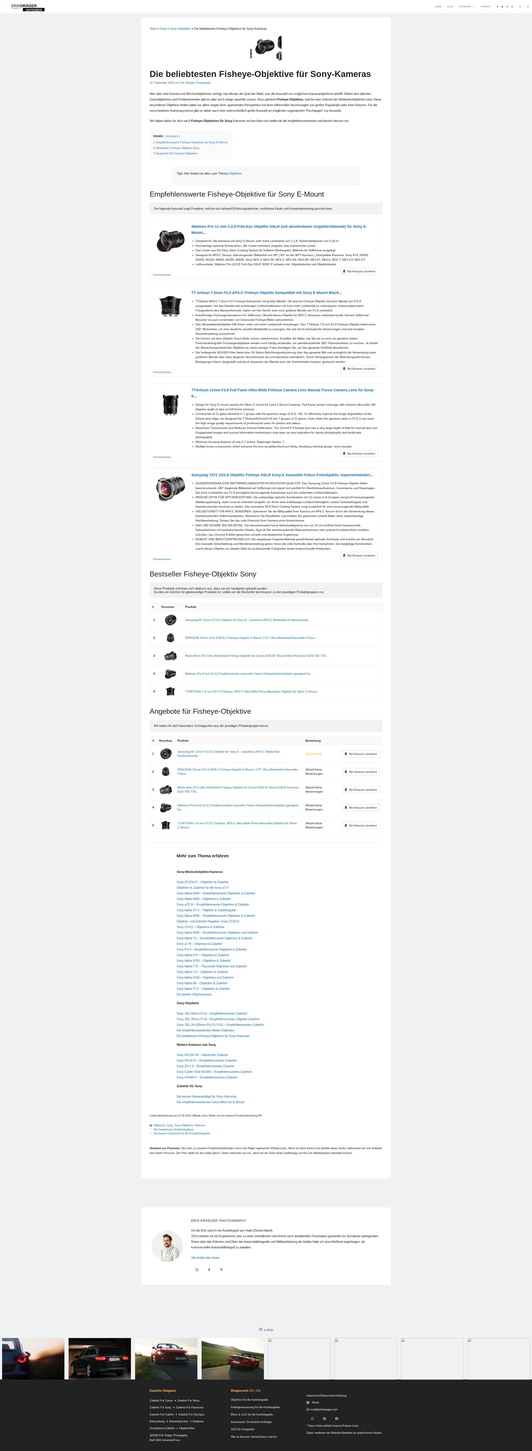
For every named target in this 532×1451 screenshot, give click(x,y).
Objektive (235, 173)
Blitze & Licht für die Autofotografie (252, 1414)
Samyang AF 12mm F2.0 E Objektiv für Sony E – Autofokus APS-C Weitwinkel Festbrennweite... (248, 620)
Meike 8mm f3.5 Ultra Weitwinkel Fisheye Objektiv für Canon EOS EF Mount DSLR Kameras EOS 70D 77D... (256, 655)
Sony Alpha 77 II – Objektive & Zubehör (203, 988)
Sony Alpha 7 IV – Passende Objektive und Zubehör (212, 966)
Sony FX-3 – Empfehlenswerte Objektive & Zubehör (212, 949)
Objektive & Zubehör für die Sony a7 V (203, 887)
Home (438, 6)
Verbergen (172, 136)
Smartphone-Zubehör (162, 1428)
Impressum (313, 1395)
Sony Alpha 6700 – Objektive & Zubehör (204, 960)
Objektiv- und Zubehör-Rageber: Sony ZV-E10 (208, 921)
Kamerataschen (178, 1421)
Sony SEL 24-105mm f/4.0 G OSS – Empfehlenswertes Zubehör (220, 1024)
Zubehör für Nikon (188, 1400)
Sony (162, 28)
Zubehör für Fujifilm (162, 1414)
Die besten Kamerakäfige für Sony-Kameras (207, 1096)
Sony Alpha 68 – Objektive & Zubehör (202, 983)
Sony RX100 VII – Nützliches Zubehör (202, 1055)
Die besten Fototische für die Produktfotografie (182, 1133)
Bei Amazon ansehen (361, 271)
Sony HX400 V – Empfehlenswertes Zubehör (207, 1077)
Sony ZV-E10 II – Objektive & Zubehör (202, 882)
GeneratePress (171, 1440)
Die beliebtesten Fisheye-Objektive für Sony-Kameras (213, 1036)
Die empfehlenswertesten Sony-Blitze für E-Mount (210, 1102)
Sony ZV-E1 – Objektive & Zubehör (200, 927)
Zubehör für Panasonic (190, 1407)
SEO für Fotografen (242, 1429)
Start (153, 28)
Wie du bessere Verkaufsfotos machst (254, 1436)
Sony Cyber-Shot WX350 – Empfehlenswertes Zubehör (214, 1071)
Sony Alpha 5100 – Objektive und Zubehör (205, 977)
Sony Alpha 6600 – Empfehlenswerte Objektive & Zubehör (216, 915)
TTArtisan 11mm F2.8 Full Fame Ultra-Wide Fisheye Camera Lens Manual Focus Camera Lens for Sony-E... (282, 393)
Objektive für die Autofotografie (249, 1399)
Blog (450, 6)
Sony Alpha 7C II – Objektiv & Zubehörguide (206, 910)
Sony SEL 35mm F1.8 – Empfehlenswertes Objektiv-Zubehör (218, 1019)
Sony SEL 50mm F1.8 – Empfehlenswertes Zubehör (212, 1013)
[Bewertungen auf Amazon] (313, 754)
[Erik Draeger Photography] (25, 6)
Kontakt (485, 6)
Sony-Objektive (180, 28)
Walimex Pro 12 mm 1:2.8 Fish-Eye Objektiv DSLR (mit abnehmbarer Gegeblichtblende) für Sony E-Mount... (279, 229)
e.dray (268, 1330)
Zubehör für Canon (161, 1400)
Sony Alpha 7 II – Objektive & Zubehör (202, 972)
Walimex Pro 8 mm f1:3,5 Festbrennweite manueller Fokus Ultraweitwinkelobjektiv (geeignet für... (249, 673)
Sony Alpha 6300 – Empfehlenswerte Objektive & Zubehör (216, 893)
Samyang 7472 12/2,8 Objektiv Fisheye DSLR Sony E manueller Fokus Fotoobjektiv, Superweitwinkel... (282, 475)
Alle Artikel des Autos (205, 1257)
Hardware (198, 1421)
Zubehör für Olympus (191, 1414)
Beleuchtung (157, 1421)
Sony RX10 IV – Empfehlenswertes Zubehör (207, 1060)
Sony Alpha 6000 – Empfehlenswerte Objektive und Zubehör (217, 932)
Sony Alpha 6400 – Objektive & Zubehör (204, 899)
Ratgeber (465, 6)
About (315, 1402)
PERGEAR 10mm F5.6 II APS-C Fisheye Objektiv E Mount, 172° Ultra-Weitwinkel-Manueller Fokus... (251, 637)
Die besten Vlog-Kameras (194, 994)
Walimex (200, 1125)
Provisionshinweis (162, 275)
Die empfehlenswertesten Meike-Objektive (205, 1030)
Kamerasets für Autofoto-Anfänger (251, 1422)
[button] (528, 6)
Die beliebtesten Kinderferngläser (173, 1129)
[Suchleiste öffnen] (520, 6)
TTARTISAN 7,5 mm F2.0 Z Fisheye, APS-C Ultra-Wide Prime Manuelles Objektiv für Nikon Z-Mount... (252, 691)
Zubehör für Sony (160, 1407)
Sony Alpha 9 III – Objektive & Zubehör (203, 955)
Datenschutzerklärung (333, 1395)
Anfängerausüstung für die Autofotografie (255, 1407)
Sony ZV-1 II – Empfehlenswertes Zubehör (205, 1066)
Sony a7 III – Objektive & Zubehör (199, 943)
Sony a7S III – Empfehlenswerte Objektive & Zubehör (213, 904)
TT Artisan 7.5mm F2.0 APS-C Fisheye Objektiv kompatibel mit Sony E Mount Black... (266, 293)
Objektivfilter (187, 1428)
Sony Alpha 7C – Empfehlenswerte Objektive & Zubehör (214, 938)
